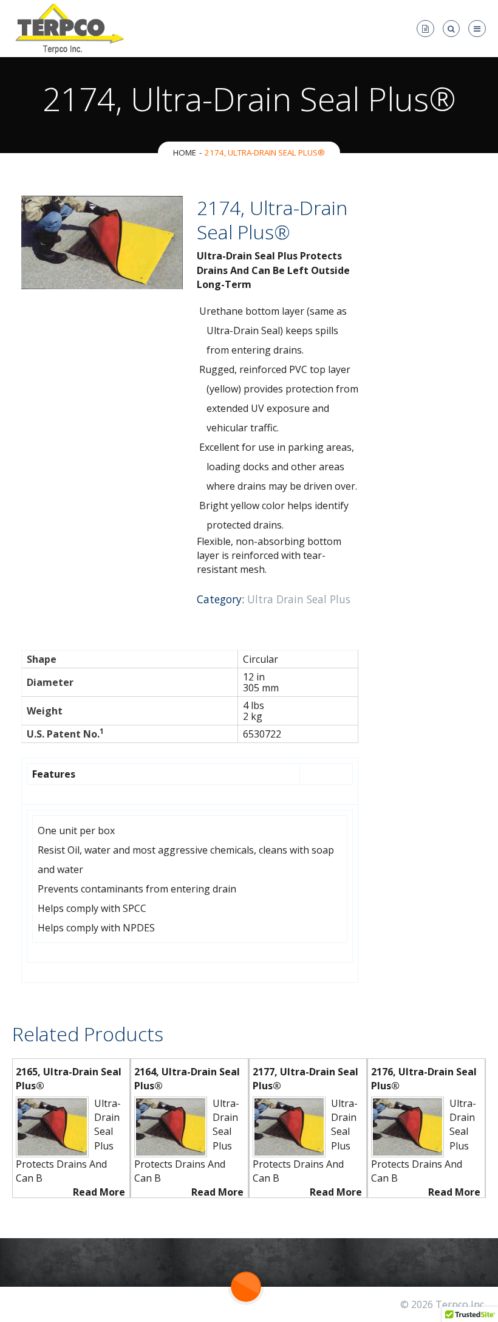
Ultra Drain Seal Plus (298, 599)
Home (184, 152)
